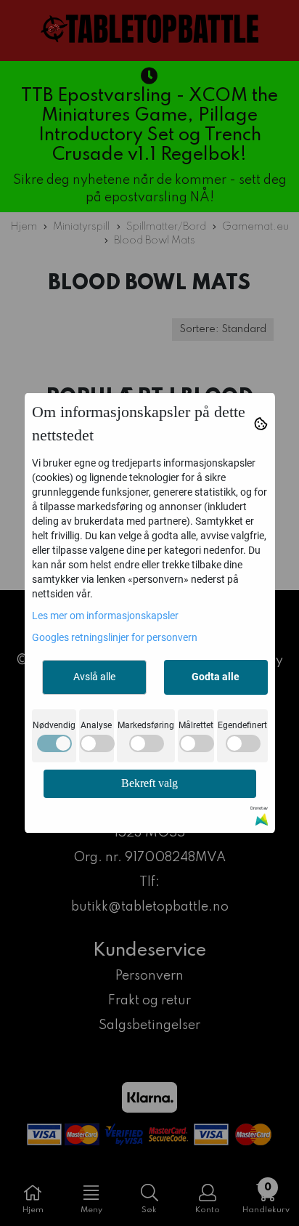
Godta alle (215, 676)
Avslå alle (94, 676)
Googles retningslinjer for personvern (114, 637)
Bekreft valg (149, 783)
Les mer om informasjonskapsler (105, 615)
